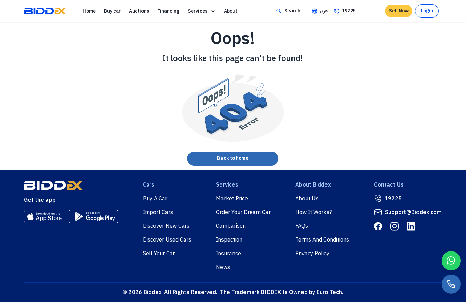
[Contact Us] (451, 284)
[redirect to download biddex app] (47, 216)
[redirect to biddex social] (378, 226)
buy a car (155, 198)
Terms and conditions (322, 240)
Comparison (231, 226)
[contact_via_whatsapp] (451, 260)
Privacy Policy (312, 253)
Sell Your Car (159, 253)
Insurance (228, 253)
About (230, 11)
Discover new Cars (166, 226)
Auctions (139, 11)
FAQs (301, 226)
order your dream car (243, 212)
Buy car (112, 11)
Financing (168, 11)
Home (89, 11)
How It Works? (313, 212)
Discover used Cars (167, 240)
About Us (307, 198)
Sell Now (399, 10)
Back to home (232, 158)
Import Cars (158, 212)
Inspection (229, 240)
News (223, 267)
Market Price (232, 198)
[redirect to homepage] (45, 11)
